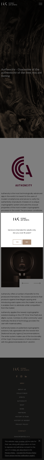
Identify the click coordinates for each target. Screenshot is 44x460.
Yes (17, 242)
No (27, 242)
